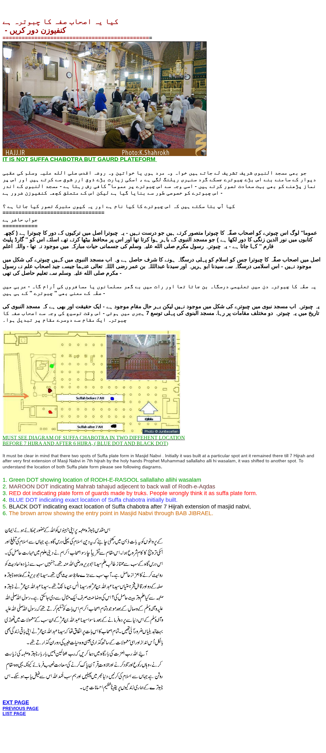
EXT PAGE (16, 702)
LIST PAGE (14, 713)
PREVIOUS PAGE (21, 708)
